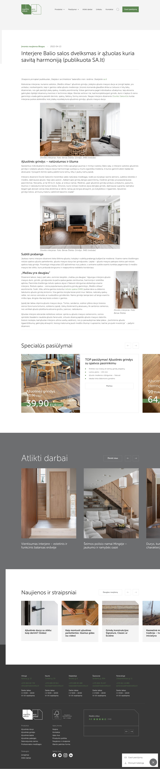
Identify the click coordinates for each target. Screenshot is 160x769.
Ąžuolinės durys (27, 729)
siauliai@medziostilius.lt (101, 686)
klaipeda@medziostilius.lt (78, 686)
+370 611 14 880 (123, 683)
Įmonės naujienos (29, 46)
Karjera (55, 729)
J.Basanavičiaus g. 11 (124, 678)
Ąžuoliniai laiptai (27, 735)
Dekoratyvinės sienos (29, 741)
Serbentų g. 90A (98, 678)
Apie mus (56, 735)
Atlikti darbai (87, 9)
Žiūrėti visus (113, 458)
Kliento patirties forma (61, 744)
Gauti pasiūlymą (130, 9)
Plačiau (109, 386)
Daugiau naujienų (110, 592)
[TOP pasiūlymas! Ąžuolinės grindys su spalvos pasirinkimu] (50, 383)
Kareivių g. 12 (26, 678)
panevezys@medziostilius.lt (127, 686)
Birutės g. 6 (73, 678)
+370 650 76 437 (99, 683)
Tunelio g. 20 (50, 678)
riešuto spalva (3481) (74, 289)
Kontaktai (109, 9)
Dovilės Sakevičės (120, 96)
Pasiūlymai (72, 9)
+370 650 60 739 (28, 683)
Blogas (41, 46)
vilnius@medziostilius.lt (30, 686)
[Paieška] (117, 9)
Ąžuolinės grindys (28, 732)
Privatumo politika (59, 738)
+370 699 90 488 (75, 683)
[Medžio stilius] (31, 9)
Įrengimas (25, 755)
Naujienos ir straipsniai (61, 741)
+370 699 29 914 (51, 683)
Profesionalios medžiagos (31, 744)
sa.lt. (105, 79)
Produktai (58, 9)
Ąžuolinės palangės (28, 738)
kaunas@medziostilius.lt (54, 686)
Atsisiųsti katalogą (136, 763)
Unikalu (99, 9)
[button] (128, 346)
